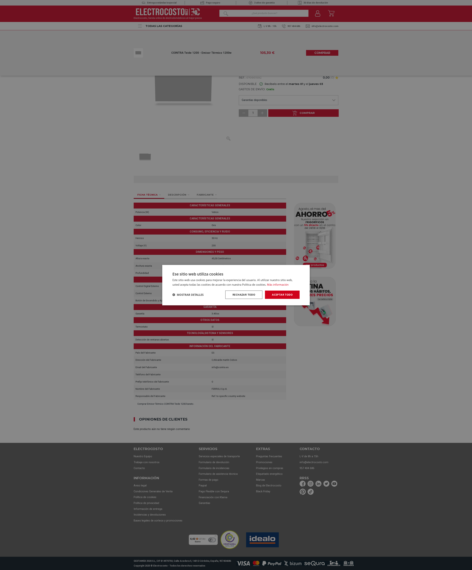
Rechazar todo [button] (243, 294)
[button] (188, 294)
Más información (278, 284)
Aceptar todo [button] (282, 294)
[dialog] (236, 285)
